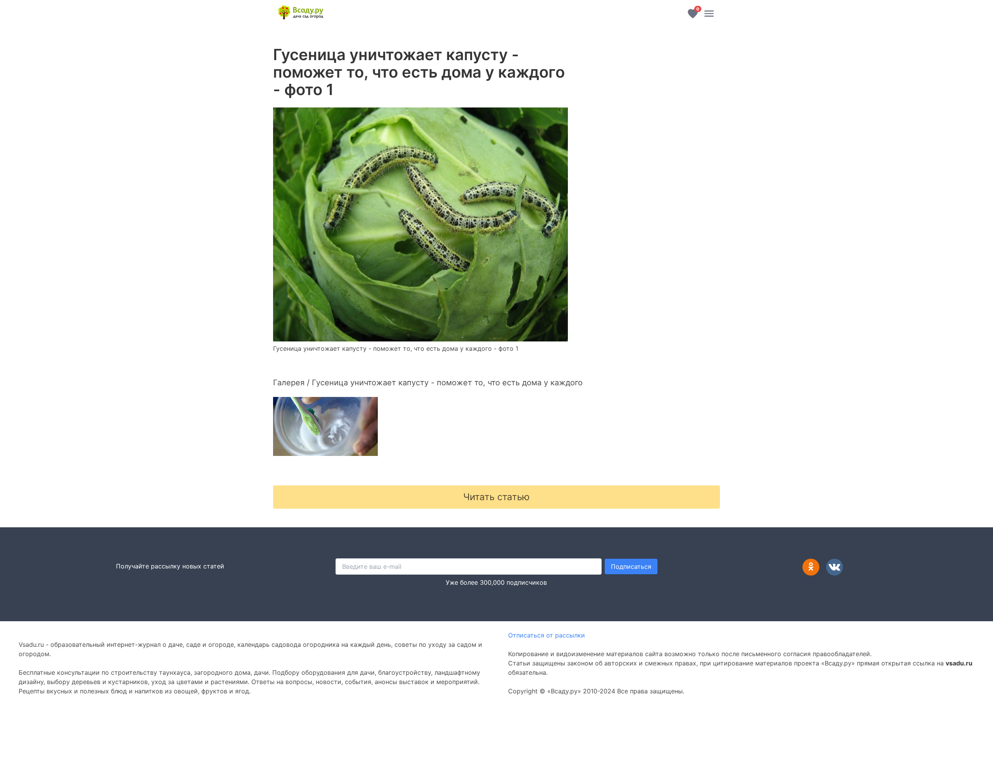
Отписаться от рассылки (546, 635)
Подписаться (631, 566)
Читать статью (496, 496)
